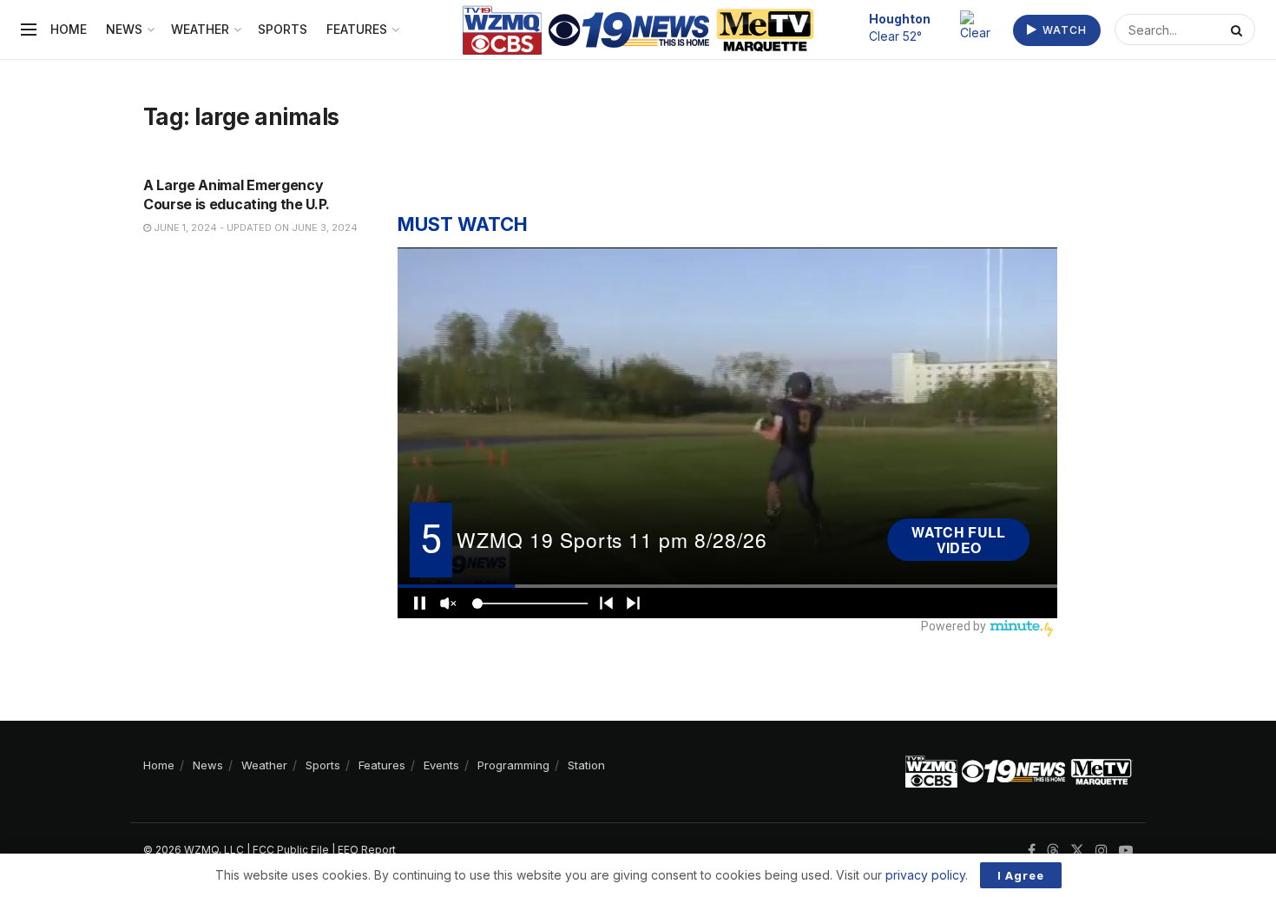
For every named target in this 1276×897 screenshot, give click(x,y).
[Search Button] (1238, 29)
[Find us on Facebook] (1032, 851)
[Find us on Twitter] (1077, 851)
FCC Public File (291, 849)
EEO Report (367, 849)
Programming (513, 765)
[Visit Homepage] (638, 30)
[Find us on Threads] (1053, 851)
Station (586, 765)
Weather (200, 29)
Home (68, 29)
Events (441, 765)
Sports (282, 29)
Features (356, 29)
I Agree (1020, 875)
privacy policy (925, 874)
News (124, 29)
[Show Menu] (28, 29)
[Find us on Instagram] (1101, 851)
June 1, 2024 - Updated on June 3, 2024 (254, 227)
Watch (1063, 29)
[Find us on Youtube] (1126, 851)
